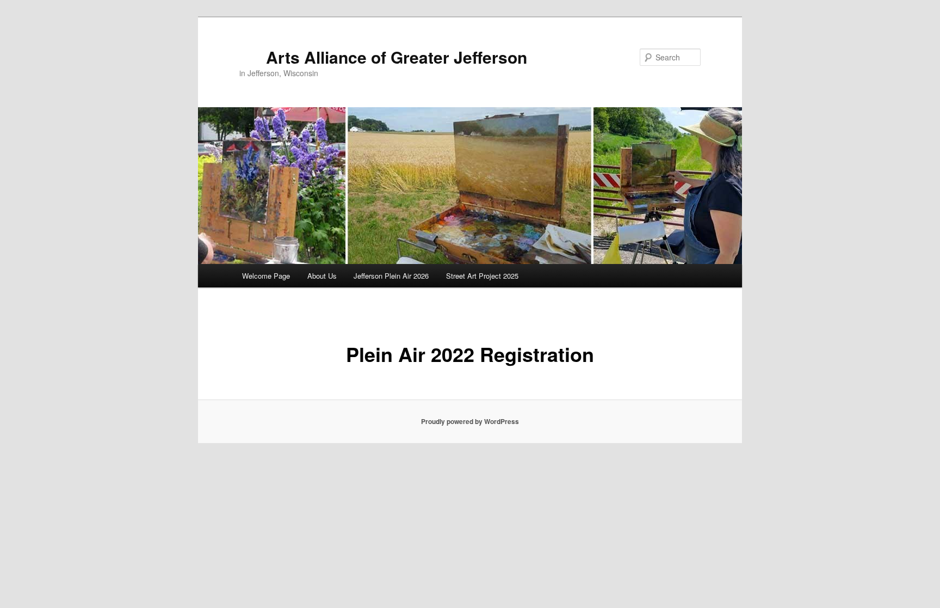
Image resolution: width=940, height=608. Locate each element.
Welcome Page (266, 276)
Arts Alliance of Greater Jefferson (396, 57)
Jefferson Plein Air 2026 (391, 276)
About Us (322, 276)
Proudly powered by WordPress (470, 421)
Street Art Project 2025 (482, 276)
